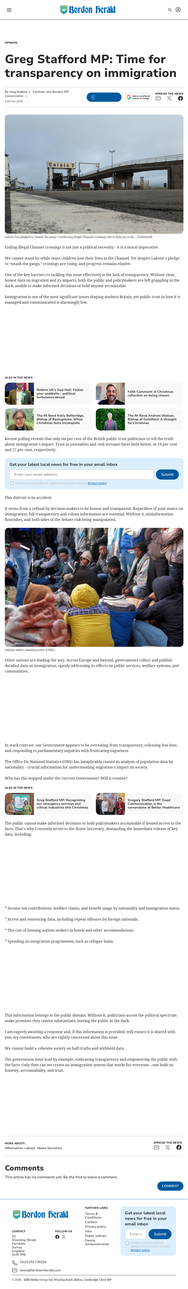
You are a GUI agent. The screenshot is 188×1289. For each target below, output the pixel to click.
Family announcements (97, 1242)
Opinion (11, 43)
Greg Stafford (18, 92)
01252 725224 (35, 1262)
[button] (9, 9)
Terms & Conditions (93, 1216)
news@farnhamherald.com (40, 1270)
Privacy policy (95, 1226)
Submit (167, 474)
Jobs (88, 1231)
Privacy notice (97, 483)
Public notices (95, 1236)
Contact (91, 1222)
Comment (170, 1186)
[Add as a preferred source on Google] (138, 97)
